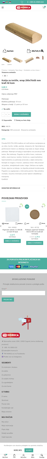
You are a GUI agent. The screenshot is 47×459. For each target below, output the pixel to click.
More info (18, 450)
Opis (3, 139)
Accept (29, 450)
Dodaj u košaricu (21, 114)
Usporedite (8, 120)
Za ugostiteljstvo (7, 382)
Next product (7, 76)
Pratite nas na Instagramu (13, 357)
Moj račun (5, 422)
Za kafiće (5, 371)
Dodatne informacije (11, 188)
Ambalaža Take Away (15, 70)
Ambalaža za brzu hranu (31, 70)
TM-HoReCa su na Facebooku (14, 353)
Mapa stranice (6, 412)
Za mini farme (6, 386)
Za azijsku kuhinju (8, 378)
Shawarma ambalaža (9, 72)
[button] (42, 34)
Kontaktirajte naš (7, 408)
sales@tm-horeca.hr (11, 350)
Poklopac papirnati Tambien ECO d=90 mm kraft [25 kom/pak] (34, 232)
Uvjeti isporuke (7, 437)
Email (4, 289)
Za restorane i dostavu (9, 367)
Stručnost (5, 400)
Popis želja (5, 429)
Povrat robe (6, 404)
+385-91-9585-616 (36, 2)
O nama (4, 396)
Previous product (3, 76)
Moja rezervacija (7, 425)
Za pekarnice (6, 375)
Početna (4, 70)
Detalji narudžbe (7, 433)
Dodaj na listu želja (23, 120)
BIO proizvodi (15, 130)
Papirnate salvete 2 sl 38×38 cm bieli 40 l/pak (12, 231)
